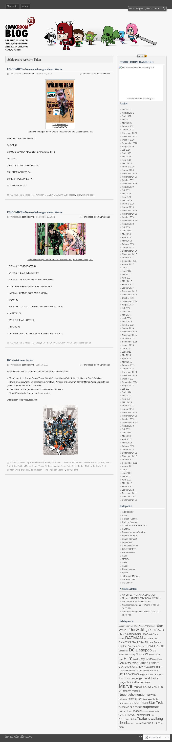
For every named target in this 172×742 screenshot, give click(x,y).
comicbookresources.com (25, 400)
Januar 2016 (128, 328)
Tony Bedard (72, 470)
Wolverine (145, 723)
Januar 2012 (128, 490)
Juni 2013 (126, 433)
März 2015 (127, 362)
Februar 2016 (128, 325)
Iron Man (149, 675)
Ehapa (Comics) (129, 539)
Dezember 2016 (129, 291)
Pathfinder (123, 699)
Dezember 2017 (129, 251)
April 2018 (127, 237)
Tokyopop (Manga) (130, 576)
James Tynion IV (39, 466)
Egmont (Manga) (129, 535)
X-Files (156, 723)
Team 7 (40, 470)
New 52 (151, 694)
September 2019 (129, 183)
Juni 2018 (126, 231)
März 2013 (127, 443)
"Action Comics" (126, 626)
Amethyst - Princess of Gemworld (60, 462)
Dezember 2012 (129, 453)
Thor (152, 715)
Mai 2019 (126, 194)
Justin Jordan (78, 466)
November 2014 (129, 375)
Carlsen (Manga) (130, 522)
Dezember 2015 (129, 332)
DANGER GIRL (155, 646)
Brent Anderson (91, 462)
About (25, 6)
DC (132, 649)
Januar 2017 (128, 288)
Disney (132, 654)
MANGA (126, 559)
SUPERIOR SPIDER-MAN (131, 707)
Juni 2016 (126, 311)
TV (149, 719)
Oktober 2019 (128, 180)
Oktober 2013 (128, 419)
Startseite (12, 6)
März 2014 (127, 402)
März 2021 (127, 123)
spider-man (139, 702)
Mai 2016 (126, 315)
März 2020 (127, 163)
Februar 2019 (128, 204)
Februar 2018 (128, 244)
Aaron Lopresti (37, 462)
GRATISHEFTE (129, 549)
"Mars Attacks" (140, 626)
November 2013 (129, 416)
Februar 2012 (128, 486)
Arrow (156, 634)
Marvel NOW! (142, 686)
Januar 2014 (128, 409)
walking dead (88, 195)
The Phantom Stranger (55, 470)
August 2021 (128, 113)
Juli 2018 (126, 227)
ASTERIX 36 (128, 512)
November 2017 (129, 254)
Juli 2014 (126, 389)
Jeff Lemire (125, 679)
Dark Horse (123, 651)
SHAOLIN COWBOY (54, 195)
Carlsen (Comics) (130, 519)
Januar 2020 (128, 170)
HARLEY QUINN (135, 670)
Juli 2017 (126, 268)
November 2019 (129, 177)
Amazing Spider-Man (136, 633)
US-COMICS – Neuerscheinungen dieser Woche (34, 69)
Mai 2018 (126, 234)
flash (135, 659)
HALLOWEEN (128, 552)
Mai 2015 (126, 355)
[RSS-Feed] (141, 56)
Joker (132, 678)
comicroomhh (28, 74)
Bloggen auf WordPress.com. (18, 736)
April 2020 (127, 160)
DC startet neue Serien (20, 360)
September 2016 (129, 301)
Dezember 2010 (129, 500)
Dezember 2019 (129, 173)
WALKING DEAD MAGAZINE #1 (60, 125)
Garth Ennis (157, 659)
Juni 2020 (126, 153)
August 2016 (128, 305)
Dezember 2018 (129, 210)
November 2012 (129, 456)
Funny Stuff (127, 542)
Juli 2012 (126, 470)
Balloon (125, 515)
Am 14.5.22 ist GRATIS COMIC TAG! (138, 595)
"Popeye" (150, 626)
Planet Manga (128, 569)
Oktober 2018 (128, 217)
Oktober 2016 (128, 298)
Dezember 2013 (129, 412)
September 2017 (129, 261)
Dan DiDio (12, 466)
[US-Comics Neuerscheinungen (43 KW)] (60, 101)
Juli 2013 (126, 429)
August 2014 (128, 385)
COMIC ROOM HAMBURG (134, 525)
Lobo (37, 343)
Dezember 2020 (129, 133)
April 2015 (127, 358)
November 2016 (129, 295)
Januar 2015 (128, 369)
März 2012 (127, 483)
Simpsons (124, 703)
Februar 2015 (128, 365)
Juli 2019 (126, 190)
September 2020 (129, 143)
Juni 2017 (126, 271)
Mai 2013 (126, 436)
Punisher (39, 195)
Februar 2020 (128, 167)
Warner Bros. (132, 723)
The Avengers (142, 715)
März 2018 (127, 241)
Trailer (142, 718)
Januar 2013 (128, 449)
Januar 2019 (128, 207)
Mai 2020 (126, 157)
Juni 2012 (126, 473)
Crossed (141, 646)
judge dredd (143, 678)
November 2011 (129, 496)
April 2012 (127, 480)
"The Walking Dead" (142, 630)
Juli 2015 (126, 348)
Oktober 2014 (128, 379)
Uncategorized (129, 579)
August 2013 (128, 426)
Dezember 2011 (129, 493)
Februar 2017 (128, 284)
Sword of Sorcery (22, 470)
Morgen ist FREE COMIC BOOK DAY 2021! (141, 598)
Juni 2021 (126, 116)
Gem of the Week (130, 546)
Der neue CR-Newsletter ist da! (136, 601)
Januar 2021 (128, 130)
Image (141, 674)
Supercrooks (69, 195)
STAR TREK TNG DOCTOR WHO (56, 343)
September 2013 (129, 422)
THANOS (130, 715)
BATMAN (134, 637)
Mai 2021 (126, 119)
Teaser (137, 711)
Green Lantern (149, 663)
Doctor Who (143, 654)
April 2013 (127, 439)
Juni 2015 (126, 352)
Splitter (125, 573)
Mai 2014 (126, 395)
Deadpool (144, 650)
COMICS (14, 195)
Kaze (124, 556)
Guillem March (24, 466)
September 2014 (129, 382)
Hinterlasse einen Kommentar (96, 74)
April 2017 (127, 278)
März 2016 (127, 321)
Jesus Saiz (66, 466)
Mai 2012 (126, 476)
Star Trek (155, 702)
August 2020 (128, 146)
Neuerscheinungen (132, 694)
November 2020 (129, 136)
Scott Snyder (153, 699)
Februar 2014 (128, 406)
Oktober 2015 (128, 338)
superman (151, 707)
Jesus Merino (54, 466)
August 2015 (128, 345)
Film (128, 658)
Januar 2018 (128, 247)
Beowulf (79, 462)
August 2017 (128, 264)
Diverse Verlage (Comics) (133, 532)
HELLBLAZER (151, 670)
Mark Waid (145, 682)
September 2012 (129, 463)
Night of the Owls (93, 466)
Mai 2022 (126, 109)
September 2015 (129, 342)
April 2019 (127, 197)
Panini (125, 566)
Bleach (135, 642)
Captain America (128, 646)
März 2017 (127, 281)
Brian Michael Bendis (150, 642)
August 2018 (128, 224)
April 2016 (127, 318)
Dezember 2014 (129, 372)
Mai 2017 (126, 274)
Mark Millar (133, 682)
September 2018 (129, 220)
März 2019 (127, 200)
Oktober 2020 (128, 140)
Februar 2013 (128, 446)
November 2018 (129, 214)
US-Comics (24, 195)
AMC (150, 634)
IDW (135, 674)
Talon (78, 195)
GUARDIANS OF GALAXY (132, 667)
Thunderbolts (124, 719)
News (22, 462)
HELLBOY (125, 674)
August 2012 (128, 466)
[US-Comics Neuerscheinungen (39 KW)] (60, 239)
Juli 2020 (126, 150)
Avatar (122, 638)
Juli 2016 (126, 308)
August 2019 (128, 187)
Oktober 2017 (128, 257)
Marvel (126, 686)
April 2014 (127, 399)
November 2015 (129, 335)
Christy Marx (105, 462)
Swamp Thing (125, 711)
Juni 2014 (126, 392)
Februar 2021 (128, 126)
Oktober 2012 (128, 459)
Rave (140, 699)
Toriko (133, 719)
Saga (145, 699)
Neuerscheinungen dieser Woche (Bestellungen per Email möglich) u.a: (60, 132)
